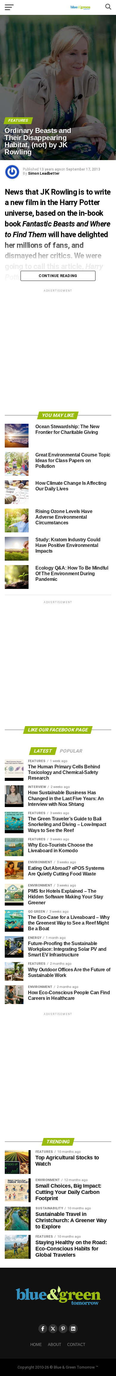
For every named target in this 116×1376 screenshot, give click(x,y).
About (54, 1344)
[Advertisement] (58, 351)
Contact (76, 1344)
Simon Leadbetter (43, 173)
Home (36, 1344)
